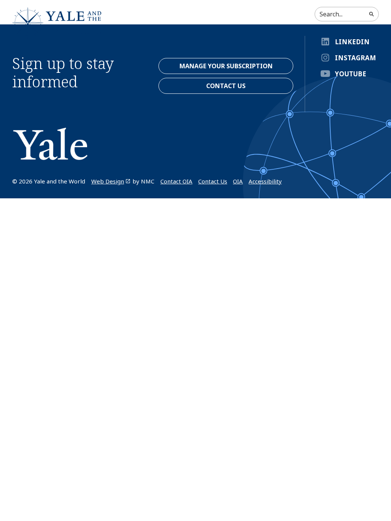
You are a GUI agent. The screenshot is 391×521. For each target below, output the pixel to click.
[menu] (369, 33)
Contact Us (212, 181)
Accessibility (265, 181)
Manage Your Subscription (226, 66)
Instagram (355, 57)
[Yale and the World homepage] (58, 23)
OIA (238, 181)
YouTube (350, 73)
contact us (226, 86)
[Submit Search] (371, 14)
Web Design (107, 181)
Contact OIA (176, 181)
